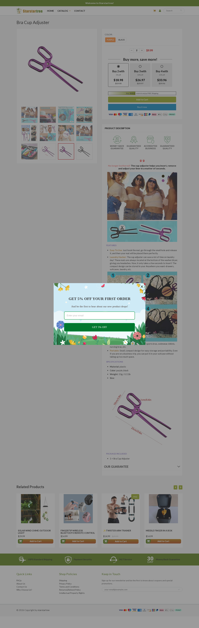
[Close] (141, 286)
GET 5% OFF (99, 327)
